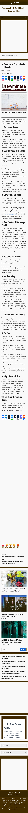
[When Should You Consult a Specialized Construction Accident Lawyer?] (14, 578)
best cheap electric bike (10, 215)
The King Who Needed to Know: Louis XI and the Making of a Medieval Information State (13, 672)
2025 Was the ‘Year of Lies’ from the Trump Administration (12, 615)
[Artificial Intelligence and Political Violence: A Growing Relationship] (14, 629)
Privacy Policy (19, 793)
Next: (12, 561)
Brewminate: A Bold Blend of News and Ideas (14, 9)
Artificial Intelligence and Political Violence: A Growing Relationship (11, 641)
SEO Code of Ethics (13, 795)
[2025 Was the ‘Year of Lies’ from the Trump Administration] (14, 603)
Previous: (12, 556)
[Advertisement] (14, 36)
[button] (2, 17)
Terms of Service (9, 793)
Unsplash (18, 112)
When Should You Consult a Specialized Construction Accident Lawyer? (13, 590)
